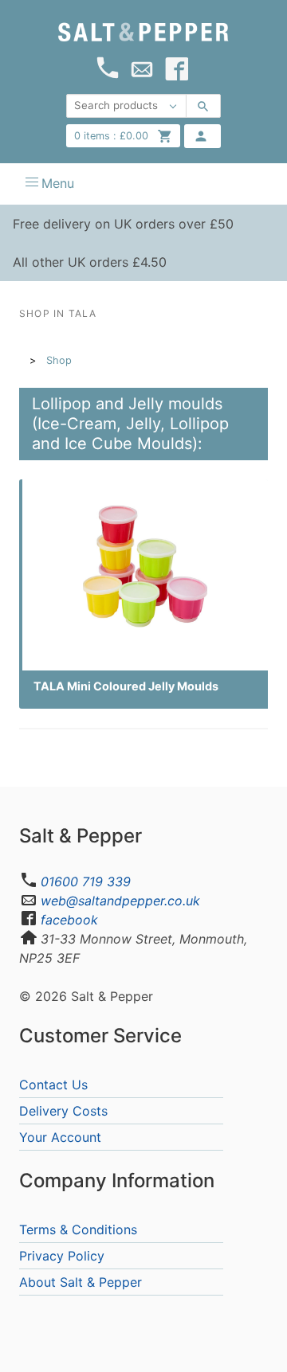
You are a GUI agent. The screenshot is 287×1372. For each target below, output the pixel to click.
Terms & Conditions (78, 1229)
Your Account (60, 1137)
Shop (59, 360)
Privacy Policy (61, 1256)
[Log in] (202, 136)
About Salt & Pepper (80, 1282)
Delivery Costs (63, 1111)
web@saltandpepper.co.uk (120, 901)
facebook (69, 920)
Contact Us (53, 1085)
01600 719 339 (86, 881)
